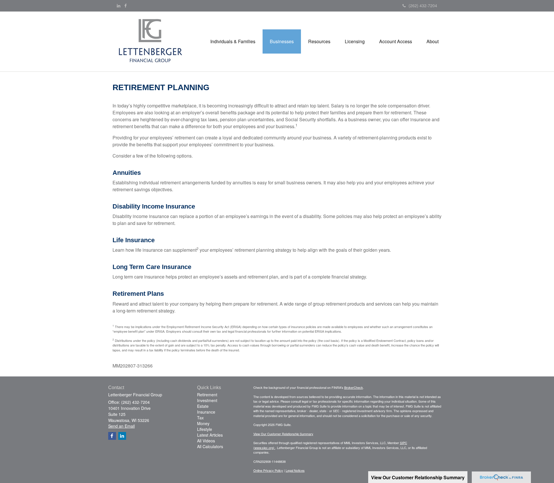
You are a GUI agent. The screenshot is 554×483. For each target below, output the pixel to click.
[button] (233, 41)
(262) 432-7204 (423, 5)
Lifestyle (204, 429)
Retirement (207, 394)
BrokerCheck (353, 387)
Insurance (206, 412)
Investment (207, 400)
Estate (203, 406)
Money (203, 423)
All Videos (206, 441)
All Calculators (210, 446)
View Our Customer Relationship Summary (283, 433)
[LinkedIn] (118, 5)
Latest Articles (210, 435)
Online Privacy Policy (268, 470)
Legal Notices (295, 470)
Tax (200, 418)
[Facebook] (125, 5)
